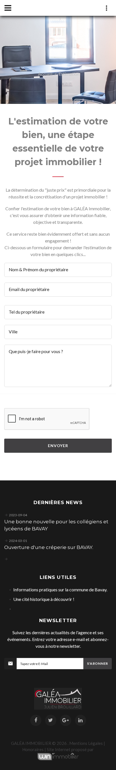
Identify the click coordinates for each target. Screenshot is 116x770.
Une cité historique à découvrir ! (43, 599)
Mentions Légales (86, 743)
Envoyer (58, 445)
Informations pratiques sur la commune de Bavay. (60, 589)
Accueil (45, 73)
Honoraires (33, 749)
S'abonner (97, 663)
